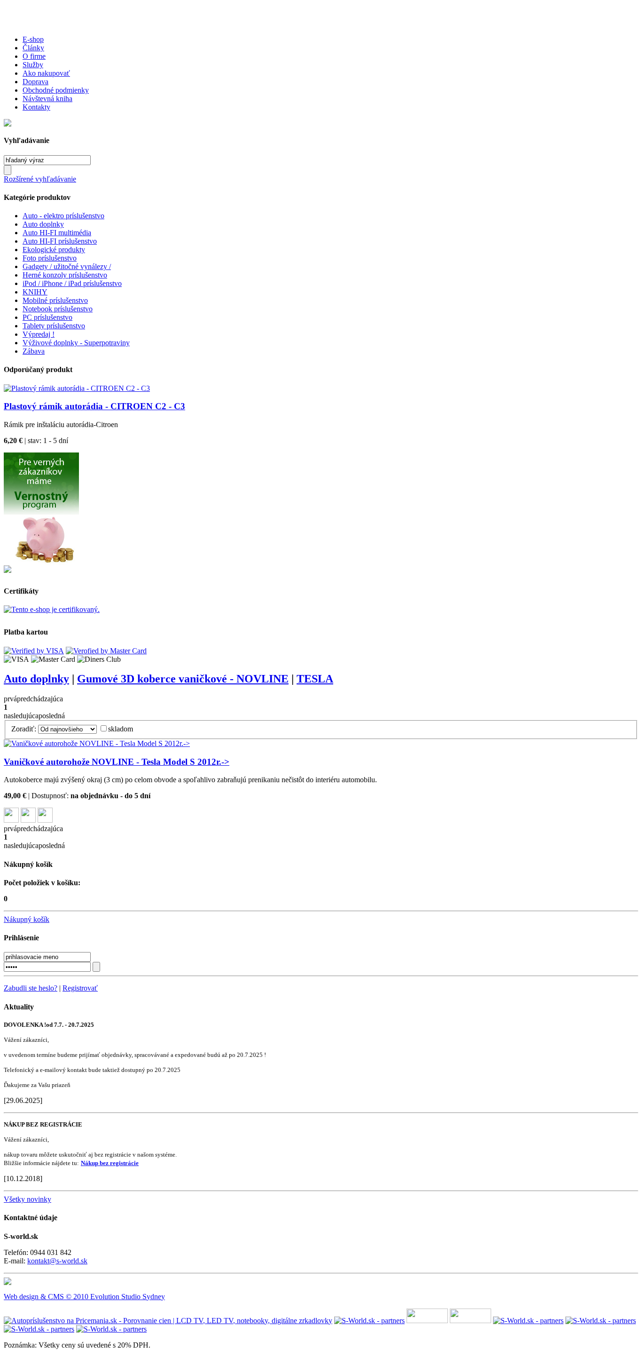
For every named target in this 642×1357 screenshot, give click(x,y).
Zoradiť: (23, 729)
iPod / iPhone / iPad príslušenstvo (72, 283)
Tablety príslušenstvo (54, 326)
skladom (120, 729)
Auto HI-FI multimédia (57, 233)
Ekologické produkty (54, 250)
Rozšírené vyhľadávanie (40, 179)
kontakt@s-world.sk (57, 1261)
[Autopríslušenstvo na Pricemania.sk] (168, 1321)
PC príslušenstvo (47, 317)
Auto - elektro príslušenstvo (63, 216)
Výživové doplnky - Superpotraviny (76, 343)
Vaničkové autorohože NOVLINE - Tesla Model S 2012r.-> (116, 762)
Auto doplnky (43, 224)
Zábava (34, 351)
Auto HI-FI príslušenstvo (60, 241)
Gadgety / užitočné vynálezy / (67, 266)
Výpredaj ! (39, 334)
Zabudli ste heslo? (30, 988)
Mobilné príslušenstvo (55, 300)
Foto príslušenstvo (50, 258)
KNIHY (35, 292)
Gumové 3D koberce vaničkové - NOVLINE (183, 679)
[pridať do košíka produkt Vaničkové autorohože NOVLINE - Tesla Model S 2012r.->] (45, 820)
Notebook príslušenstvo (58, 309)
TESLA (315, 679)
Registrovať (80, 988)
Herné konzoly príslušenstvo (65, 275)
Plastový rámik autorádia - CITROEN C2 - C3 (94, 406)
